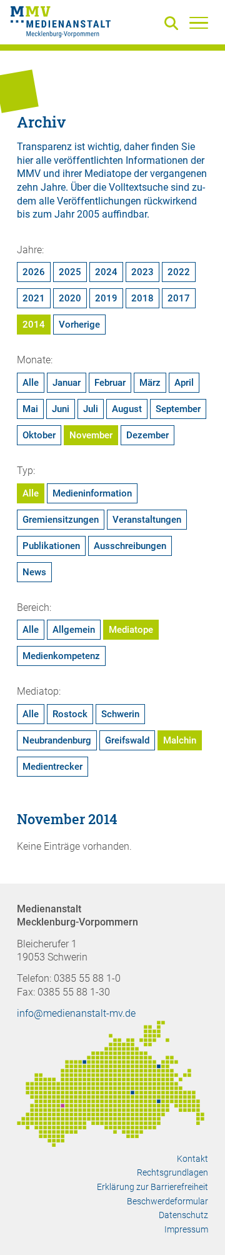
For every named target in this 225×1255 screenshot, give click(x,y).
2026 (33, 272)
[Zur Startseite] (61, 23)
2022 (179, 272)
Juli (90, 409)
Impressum (186, 1229)
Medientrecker (52, 766)
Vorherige (79, 324)
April (184, 382)
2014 (33, 324)
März (150, 382)
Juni (60, 409)
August (127, 409)
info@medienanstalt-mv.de (76, 1013)
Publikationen (51, 546)
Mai (30, 409)
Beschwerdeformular (167, 1201)
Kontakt (192, 1159)
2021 (33, 298)
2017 (179, 298)
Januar (66, 382)
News (34, 572)
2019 (106, 298)
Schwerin (120, 714)
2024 (106, 272)
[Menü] (198, 22)
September (178, 409)
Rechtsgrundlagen (172, 1172)
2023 (142, 272)
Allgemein (73, 629)
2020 (70, 298)
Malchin (179, 740)
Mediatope (131, 629)
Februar (110, 382)
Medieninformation (92, 493)
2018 (142, 298)
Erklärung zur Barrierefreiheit (152, 1187)
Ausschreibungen (130, 546)
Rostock (70, 714)
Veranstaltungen (146, 519)
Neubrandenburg (56, 740)
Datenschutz (183, 1215)
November (90, 435)
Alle (30, 382)
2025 (70, 272)
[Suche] (173, 24)
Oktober (39, 435)
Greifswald (127, 740)
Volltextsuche (138, 187)
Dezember (147, 435)
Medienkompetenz (61, 656)
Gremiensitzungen (60, 519)
